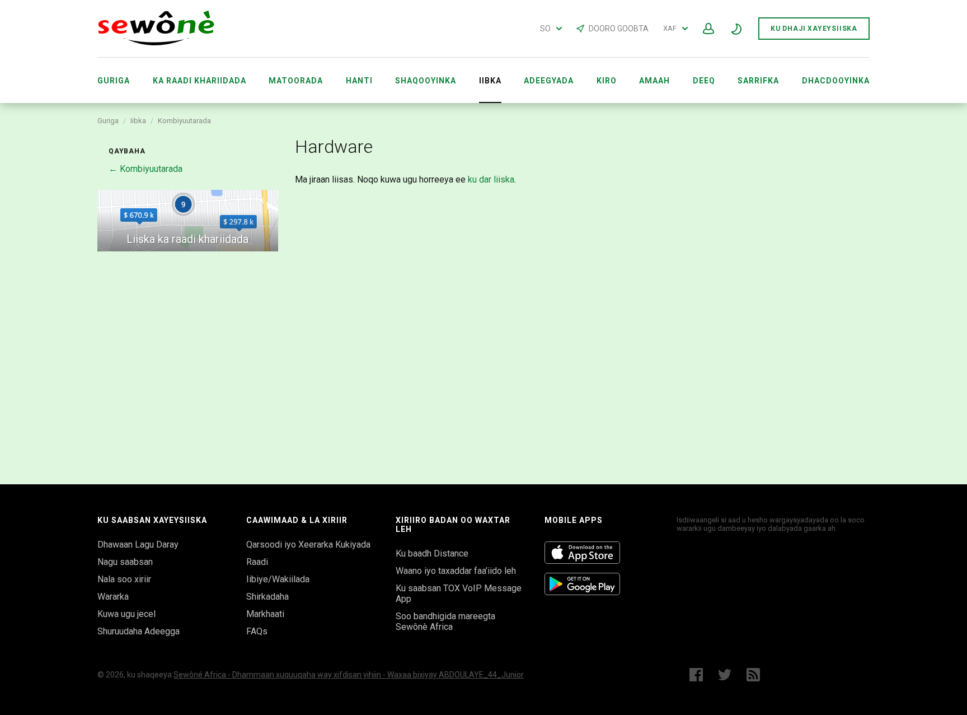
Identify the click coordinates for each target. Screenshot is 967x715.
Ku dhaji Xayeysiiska (814, 28)
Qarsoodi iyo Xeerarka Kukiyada (308, 544)
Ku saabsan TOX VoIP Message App (459, 593)
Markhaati (265, 614)
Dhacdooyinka (836, 80)
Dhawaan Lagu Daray (138, 544)
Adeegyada (549, 80)
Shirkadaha (267, 596)
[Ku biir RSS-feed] (756, 674)
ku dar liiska (491, 179)
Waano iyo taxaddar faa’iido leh (456, 571)
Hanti (359, 80)
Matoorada (296, 80)
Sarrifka (758, 80)
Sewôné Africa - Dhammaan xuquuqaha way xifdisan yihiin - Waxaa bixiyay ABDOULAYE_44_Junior (348, 674)
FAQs (256, 631)
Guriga (113, 80)
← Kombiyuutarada (145, 168)
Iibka (138, 120)
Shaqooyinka (425, 80)
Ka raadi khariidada (199, 80)
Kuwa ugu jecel (126, 614)
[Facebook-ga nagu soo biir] (696, 674)
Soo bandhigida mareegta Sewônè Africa (445, 621)
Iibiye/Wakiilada (277, 579)
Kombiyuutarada (184, 120)
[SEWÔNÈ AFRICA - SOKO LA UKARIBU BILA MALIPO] (156, 43)
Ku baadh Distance (432, 553)
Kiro (607, 80)
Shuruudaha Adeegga (138, 631)
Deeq (704, 80)
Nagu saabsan (125, 562)
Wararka (113, 596)
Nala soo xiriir (124, 579)
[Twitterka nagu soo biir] (724, 674)
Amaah (654, 80)
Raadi (257, 562)
